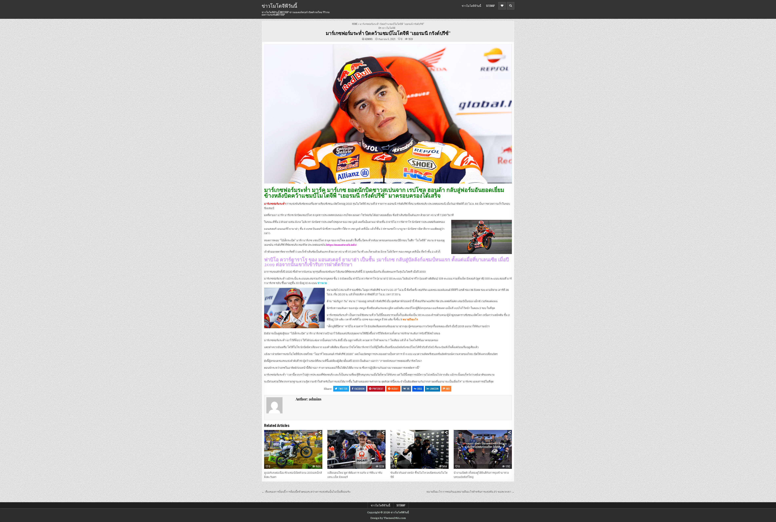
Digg (419, 388)
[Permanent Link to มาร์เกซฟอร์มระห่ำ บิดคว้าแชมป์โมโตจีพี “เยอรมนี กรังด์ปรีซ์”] (388, 114)
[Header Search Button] (510, 6)
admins (369, 39)
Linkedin (434, 388)
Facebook (359, 388)
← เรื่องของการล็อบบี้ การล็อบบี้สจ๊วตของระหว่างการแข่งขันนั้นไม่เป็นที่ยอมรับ (306, 491)
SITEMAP (490, 6)
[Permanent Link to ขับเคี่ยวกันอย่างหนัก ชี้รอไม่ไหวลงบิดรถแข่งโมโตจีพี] (419, 449)
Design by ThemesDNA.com (388, 518)
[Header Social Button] (502, 6)
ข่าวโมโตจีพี (388, 28)
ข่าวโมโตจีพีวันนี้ (279, 5)
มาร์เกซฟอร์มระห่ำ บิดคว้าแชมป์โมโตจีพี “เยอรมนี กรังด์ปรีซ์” (388, 33)
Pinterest (378, 388)
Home (354, 23)
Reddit (395, 388)
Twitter (342, 388)
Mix (448, 388)
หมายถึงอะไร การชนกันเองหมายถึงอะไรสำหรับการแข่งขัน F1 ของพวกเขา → (470, 491)
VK (408, 388)
